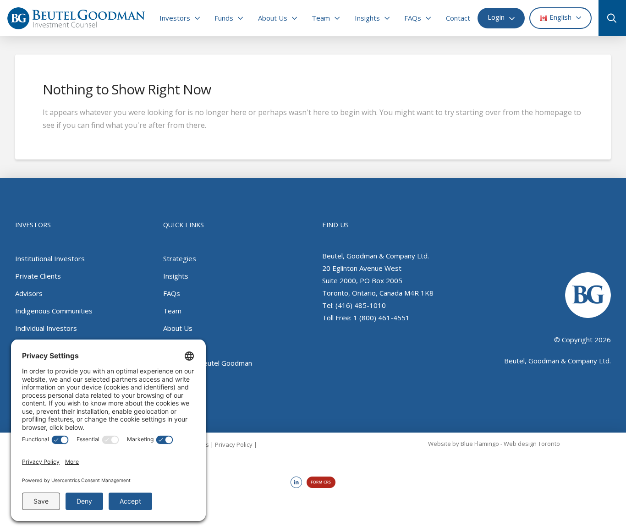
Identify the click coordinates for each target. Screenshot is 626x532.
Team (172, 310)
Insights (175, 275)
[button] (609, 18)
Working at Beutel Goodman (207, 362)
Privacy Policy (234, 444)
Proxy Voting (183, 380)
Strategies (179, 258)
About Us (177, 328)
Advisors (29, 293)
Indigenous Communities (54, 310)
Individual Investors (46, 328)
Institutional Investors (50, 258)
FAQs (171, 293)
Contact (175, 345)
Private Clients (38, 275)
